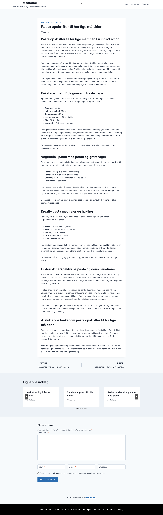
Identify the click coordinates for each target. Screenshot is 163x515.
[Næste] (136, 396)
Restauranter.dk (62, 509)
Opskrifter (50, 22)
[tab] (77, 408)
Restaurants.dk (78, 509)
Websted (103, 467)
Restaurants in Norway (113, 509)
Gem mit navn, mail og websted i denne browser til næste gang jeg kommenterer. (72, 473)
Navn (41, 467)
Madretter (135, 4)
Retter (58, 22)
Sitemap (145, 4)
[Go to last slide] (26, 396)
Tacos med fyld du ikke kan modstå (53, 365)
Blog (127, 4)
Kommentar (43, 432)
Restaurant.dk (46, 509)
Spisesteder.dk (93, 509)
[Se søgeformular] (81, 4)
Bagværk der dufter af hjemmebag (110, 365)
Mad (42, 22)
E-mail (72, 467)
